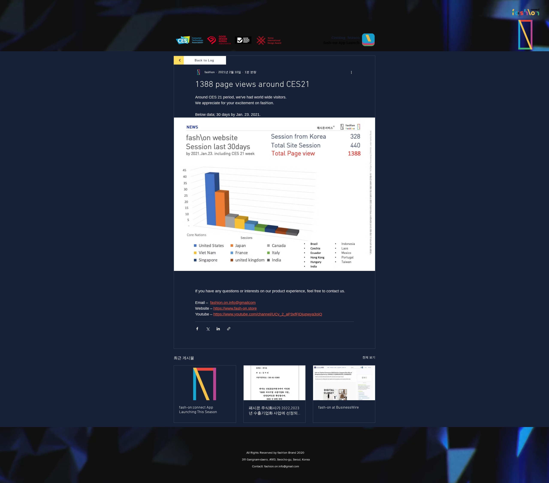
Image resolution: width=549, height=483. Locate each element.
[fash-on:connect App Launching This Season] (205, 382)
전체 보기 (368, 357)
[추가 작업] (351, 72)
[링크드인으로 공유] (218, 329)
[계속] (180, 60)
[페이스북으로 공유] (197, 329)
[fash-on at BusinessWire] (344, 382)
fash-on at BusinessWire (338, 407)
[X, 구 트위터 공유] (208, 329)
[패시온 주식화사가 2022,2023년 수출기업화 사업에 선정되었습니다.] (275, 382)
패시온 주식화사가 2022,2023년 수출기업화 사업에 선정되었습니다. (274, 411)
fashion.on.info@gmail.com (281, 466)
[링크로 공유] (229, 329)
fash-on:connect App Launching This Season (198, 409)
